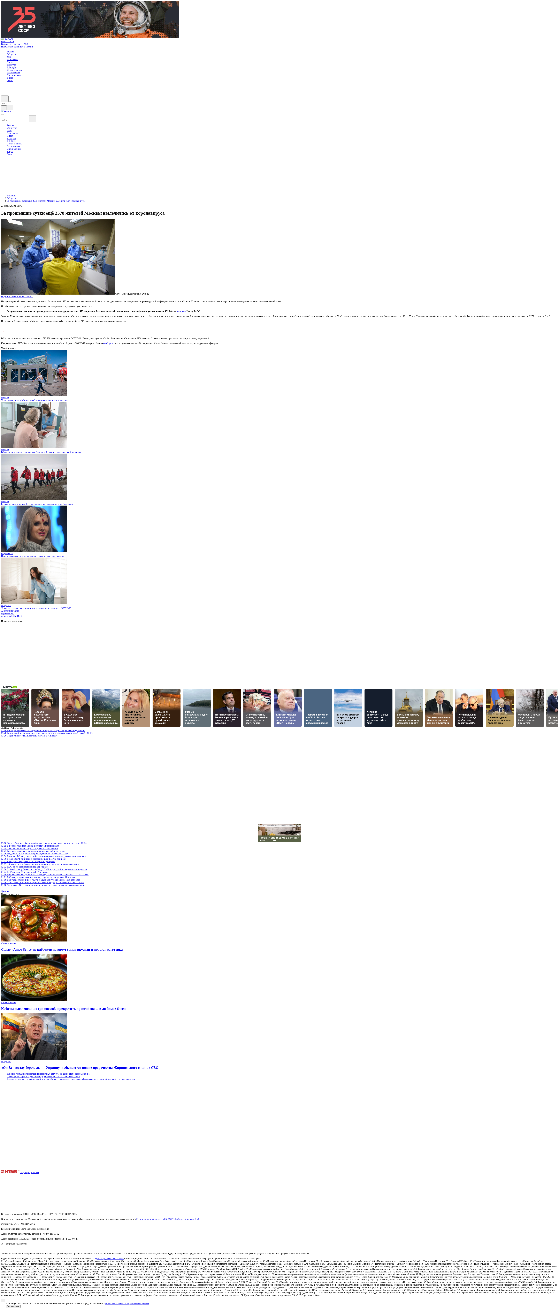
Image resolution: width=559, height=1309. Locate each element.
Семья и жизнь (8, 943)
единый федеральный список (109, 1258)
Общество (6, 605)
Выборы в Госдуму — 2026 (14, 44)
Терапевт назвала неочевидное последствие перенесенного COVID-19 (36, 608)
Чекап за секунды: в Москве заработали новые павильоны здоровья (34, 400)
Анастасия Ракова (10, 611)
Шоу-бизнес (7, 553)
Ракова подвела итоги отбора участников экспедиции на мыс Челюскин (37, 504)
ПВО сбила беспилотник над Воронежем (24, 866)
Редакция (25, 1172)
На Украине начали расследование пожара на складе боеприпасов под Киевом (43, 730)
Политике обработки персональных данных (127, 1303)
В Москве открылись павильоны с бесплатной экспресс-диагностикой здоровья (41, 452)
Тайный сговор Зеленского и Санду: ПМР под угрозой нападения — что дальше (44, 869)
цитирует (181, 311)
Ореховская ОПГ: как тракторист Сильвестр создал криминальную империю (42, 885)
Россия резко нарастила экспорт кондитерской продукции (33, 851)
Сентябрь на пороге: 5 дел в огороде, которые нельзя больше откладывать (43, 1076)
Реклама (35, 1172)
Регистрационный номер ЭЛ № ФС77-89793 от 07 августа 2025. (168, 1219)
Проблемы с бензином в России (17, 46)
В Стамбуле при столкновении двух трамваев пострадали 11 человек (38, 877)
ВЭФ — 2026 (7, 41)
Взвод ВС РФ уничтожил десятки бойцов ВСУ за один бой (33, 859)
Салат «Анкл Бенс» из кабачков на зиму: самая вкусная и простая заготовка (62, 949)
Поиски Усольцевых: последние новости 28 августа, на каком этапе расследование (48, 1074)
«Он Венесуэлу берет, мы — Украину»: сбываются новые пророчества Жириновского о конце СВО (80, 1067)
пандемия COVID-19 (11, 616)
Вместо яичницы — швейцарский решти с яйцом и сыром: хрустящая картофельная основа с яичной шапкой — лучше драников (71, 1079)
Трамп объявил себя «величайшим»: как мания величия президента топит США (44, 843)
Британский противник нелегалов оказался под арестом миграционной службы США (47, 733)
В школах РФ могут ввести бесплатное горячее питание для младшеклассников (43, 856)
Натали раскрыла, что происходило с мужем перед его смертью (32, 556)
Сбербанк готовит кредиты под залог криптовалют (29, 848)
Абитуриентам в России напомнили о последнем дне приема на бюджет (40, 864)
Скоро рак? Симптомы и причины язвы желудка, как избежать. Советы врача (42, 882)
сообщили (108, 343)
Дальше (5, 891)
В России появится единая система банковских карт (30, 846)
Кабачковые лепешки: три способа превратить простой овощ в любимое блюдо (63, 1009)
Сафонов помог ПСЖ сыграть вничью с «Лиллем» (29, 735)
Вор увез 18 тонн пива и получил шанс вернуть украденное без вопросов (40, 880)
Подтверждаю (13, 1306)
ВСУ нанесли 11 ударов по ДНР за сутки (24, 872)
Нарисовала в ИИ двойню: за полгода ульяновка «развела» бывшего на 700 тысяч (45, 874)
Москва (5, 397)
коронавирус (7, 613)
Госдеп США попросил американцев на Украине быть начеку (34, 853)
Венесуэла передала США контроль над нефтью (28, 861)
